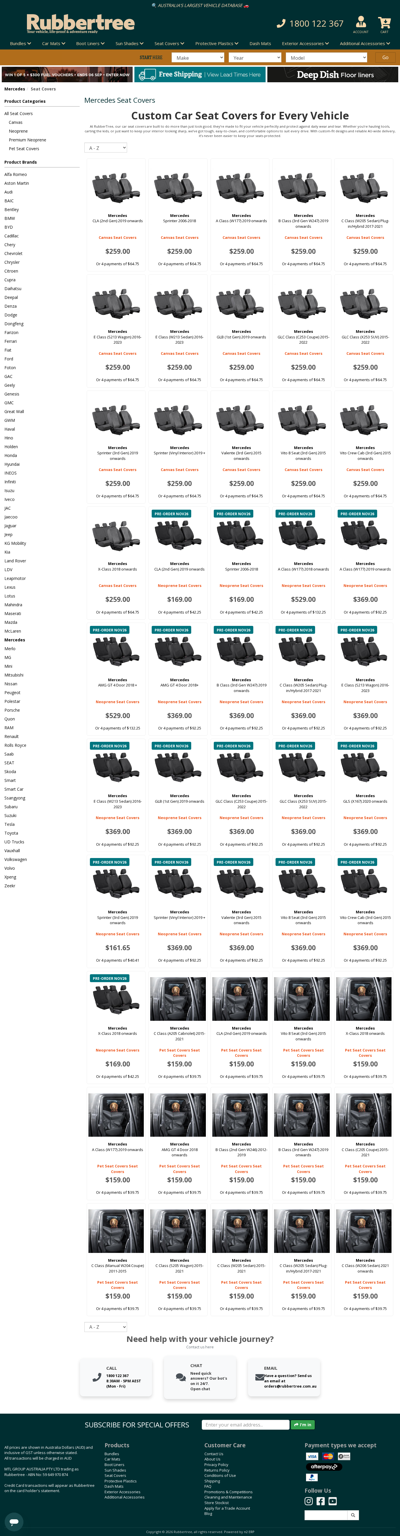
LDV (8, 569)
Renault (11, 736)
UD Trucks (14, 842)
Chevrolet (13, 253)
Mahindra (13, 604)
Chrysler (12, 262)
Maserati (12, 613)
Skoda (10, 771)
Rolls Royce (15, 745)
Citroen (11, 271)
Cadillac (11, 236)
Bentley (11, 209)
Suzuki (10, 815)
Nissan (10, 683)
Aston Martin (16, 183)
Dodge (10, 315)
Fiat (7, 350)
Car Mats (112, 1459)
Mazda (10, 622)
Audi (8, 192)
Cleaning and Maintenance (228, 1497)
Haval (9, 429)
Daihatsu (12, 288)
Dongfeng (13, 323)
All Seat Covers (18, 113)
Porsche (12, 710)
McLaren (12, 631)
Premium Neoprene (27, 140)
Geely (9, 385)
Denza (10, 306)
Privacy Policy (216, 1464)
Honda (10, 455)
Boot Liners (114, 1464)
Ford (8, 359)
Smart (10, 780)
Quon (9, 719)
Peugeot (12, 692)
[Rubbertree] (91, 23)
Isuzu (9, 490)
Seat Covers (115, 1475)
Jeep (8, 534)
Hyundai (12, 464)
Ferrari (10, 341)
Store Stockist (216, 1502)
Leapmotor (15, 578)
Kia (7, 552)
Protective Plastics (121, 1481)
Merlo (10, 648)
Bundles (112, 1453)
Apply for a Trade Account (227, 1508)
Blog (208, 1513)
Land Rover (15, 561)
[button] (284, 23)
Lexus (10, 587)
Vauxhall (12, 850)
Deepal (11, 297)
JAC (7, 508)
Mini (8, 666)
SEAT (9, 763)
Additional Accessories (125, 1497)
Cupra (10, 279)
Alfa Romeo (15, 174)
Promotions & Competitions (228, 1491)
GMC (9, 402)
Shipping (212, 1481)
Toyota (11, 833)
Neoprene (18, 131)
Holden (11, 446)
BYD (8, 227)
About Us (212, 1459)
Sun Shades (115, 1470)
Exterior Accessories (123, 1491)
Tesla (9, 824)
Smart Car (13, 789)
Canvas (16, 122)
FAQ (207, 1486)
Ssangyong (14, 798)
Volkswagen (15, 859)
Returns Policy (217, 1470)
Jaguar (10, 525)
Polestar (12, 701)
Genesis (11, 394)
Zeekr (9, 885)
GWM (9, 420)
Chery (9, 244)
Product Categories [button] (25, 101)
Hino (8, 438)
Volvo (9, 868)
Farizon (11, 332)
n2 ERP (249, 1532)
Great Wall (14, 411)
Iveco (9, 499)
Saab (9, 754)
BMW (9, 218)
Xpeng (10, 877)
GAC (8, 376)
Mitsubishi (13, 675)
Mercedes (14, 89)
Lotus (9, 596)
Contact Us (213, 1453)
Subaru (11, 806)
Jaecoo (11, 517)
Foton (10, 367)
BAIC (9, 200)
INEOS (10, 473)
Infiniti (10, 481)
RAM (8, 727)
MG (7, 657)
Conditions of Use (220, 1475)
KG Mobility (15, 543)
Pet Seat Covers (24, 148)
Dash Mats (260, 43)
